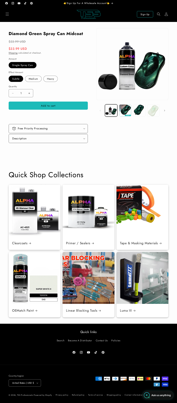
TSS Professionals (25, 395)
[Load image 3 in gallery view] (139, 110)
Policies (115, 340)
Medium (33, 78)
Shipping (13, 52)
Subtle (16, 78)
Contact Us (102, 340)
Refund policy (78, 394)
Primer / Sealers (78, 243)
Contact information (134, 394)
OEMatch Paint (23, 311)
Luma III (126, 311)
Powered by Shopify (43, 395)
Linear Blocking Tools (81, 311)
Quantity (13, 86)
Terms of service (95, 394)
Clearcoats (19, 243)
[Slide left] (100, 110)
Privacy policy (62, 394)
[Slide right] (164, 110)
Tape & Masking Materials (139, 243)
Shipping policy (114, 394)
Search (60, 340)
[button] (7, 14)
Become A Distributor (80, 340)
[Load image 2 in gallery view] (125, 110)
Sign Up (145, 14)
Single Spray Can (22, 65)
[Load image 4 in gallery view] (153, 110)
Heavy (50, 78)
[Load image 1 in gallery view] (111, 110)
